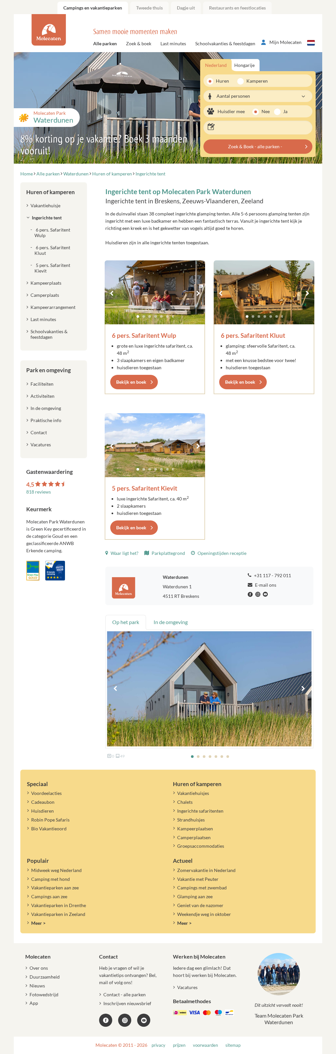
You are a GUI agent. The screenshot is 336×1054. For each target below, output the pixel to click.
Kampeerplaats (46, 283)
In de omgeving (46, 408)
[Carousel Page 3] (149, 316)
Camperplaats (45, 295)
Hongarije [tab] (244, 65)
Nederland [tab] (216, 65)
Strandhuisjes (191, 819)
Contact (39, 432)
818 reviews (38, 492)
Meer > (38, 923)
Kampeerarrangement (53, 307)
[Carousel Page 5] (161, 316)
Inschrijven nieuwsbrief (127, 1003)
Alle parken (105, 43)
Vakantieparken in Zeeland (58, 914)
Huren (222, 81)
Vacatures (41, 444)
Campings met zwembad (202, 887)
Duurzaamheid (45, 977)
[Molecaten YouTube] (143, 1020)
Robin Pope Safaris (50, 819)
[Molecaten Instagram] (258, 594)
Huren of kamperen (50, 192)
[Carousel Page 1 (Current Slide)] (137, 316)
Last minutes (173, 43)
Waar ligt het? (124, 553)
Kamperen (254, 81)
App (34, 1003)
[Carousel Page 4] (155, 316)
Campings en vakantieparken (92, 7)
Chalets (185, 802)
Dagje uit (186, 7)
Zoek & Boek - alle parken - (255, 146)
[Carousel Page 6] (167, 316)
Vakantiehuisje (45, 205)
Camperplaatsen (194, 837)
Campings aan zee (49, 896)
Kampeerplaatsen (195, 828)
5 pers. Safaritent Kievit (144, 488)
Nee (266, 111)
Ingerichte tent (47, 217)
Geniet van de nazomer (200, 905)
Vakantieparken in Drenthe (58, 905)
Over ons (39, 968)
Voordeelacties (46, 793)
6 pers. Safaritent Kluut (253, 335)
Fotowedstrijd (44, 994)
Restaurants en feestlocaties (237, 7)
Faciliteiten (42, 384)
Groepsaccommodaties (200, 846)
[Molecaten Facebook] (251, 594)
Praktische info (46, 420)
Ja (285, 111)
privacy (158, 1045)
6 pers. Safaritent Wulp (144, 335)
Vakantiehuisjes (193, 793)
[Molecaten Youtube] (266, 594)
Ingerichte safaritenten (200, 811)
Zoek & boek (138, 43)
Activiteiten (42, 396)
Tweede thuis (149, 7)
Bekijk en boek (131, 382)
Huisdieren (42, 811)
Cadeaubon (42, 802)
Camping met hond (50, 879)
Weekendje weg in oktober (204, 914)
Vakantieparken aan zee (55, 887)
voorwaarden (205, 1045)
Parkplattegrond (168, 553)
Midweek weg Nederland (56, 870)
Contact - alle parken (124, 994)
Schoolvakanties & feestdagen (225, 43)
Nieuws (37, 985)
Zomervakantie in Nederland (206, 870)
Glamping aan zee (195, 896)
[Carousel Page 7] (173, 316)
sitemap (233, 1045)
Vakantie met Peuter (198, 879)
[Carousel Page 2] (143, 316)
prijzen (179, 1045)
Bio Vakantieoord (49, 828)
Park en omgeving (48, 370)
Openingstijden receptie (221, 553)
